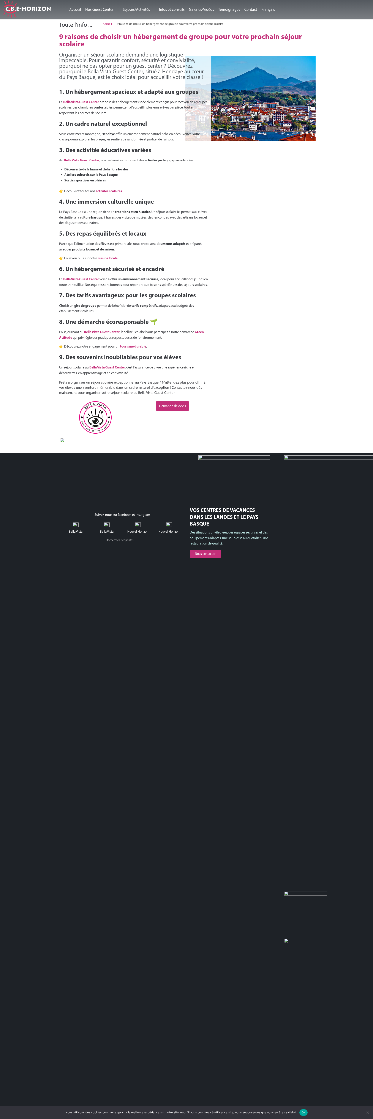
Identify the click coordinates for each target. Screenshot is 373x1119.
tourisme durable (133, 346)
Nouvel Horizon (137, 532)
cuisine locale (107, 258)
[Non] (367, 1112)
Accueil (107, 24)
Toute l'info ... (75, 24)
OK (304, 1112)
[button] (102, 9)
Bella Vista (75, 532)
